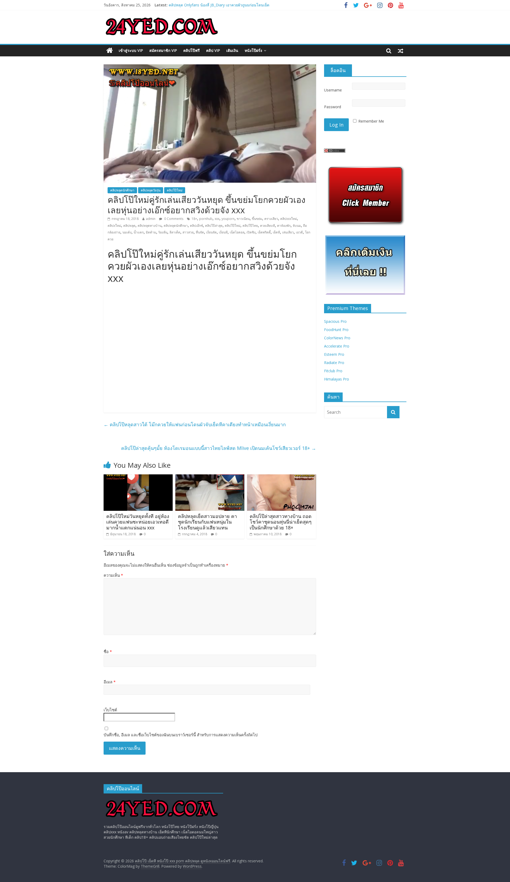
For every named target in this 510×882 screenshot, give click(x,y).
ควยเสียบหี (267, 225)
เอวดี (299, 232)
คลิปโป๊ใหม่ (174, 190)
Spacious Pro (335, 321)
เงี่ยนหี (223, 232)
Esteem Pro (334, 354)
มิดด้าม (151, 232)
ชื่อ (108, 651)
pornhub (205, 218)
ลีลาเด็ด (174, 232)
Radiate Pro (334, 362)
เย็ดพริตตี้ (264, 232)
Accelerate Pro (336, 346)
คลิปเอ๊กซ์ (196, 225)
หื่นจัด (200, 232)
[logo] (162, 799)
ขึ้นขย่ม (257, 218)
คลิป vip (213, 50)
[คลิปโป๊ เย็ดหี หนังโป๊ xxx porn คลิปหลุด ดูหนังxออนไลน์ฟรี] (110, 50)
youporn (228, 218)
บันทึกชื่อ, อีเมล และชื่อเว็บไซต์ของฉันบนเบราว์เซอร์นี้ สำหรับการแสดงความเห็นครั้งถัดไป (181, 734)
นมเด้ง (126, 232)
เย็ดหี (276, 232)
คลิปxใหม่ (114, 225)
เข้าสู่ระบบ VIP (131, 50)
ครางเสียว (271, 218)
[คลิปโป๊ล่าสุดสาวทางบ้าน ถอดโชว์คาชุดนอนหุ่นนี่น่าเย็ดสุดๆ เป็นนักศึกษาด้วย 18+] (281, 477)
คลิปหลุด (129, 225)
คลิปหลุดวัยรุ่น (150, 190)
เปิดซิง (251, 232)
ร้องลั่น (162, 232)
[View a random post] (400, 50)
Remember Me (371, 121)
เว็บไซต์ (110, 709)
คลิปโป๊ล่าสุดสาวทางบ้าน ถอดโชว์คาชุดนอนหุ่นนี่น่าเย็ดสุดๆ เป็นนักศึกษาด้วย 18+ (281, 522)
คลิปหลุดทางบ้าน (150, 225)
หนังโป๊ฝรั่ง (253, 50)
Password (332, 106)
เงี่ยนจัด (211, 232)
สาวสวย (188, 232)
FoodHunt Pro (336, 329)
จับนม (297, 225)
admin (150, 218)
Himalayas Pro (336, 379)
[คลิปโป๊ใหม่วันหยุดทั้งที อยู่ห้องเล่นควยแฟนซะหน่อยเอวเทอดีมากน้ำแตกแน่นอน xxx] (138, 477)
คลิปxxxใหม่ (288, 218)
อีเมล (110, 681)
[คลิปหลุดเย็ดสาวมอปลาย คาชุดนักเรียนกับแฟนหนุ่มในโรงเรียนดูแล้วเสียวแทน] (209, 477)
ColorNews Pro (337, 337)
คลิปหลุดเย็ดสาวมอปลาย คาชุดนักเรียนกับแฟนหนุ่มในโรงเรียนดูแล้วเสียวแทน (207, 522)
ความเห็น (113, 575)
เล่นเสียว (288, 232)
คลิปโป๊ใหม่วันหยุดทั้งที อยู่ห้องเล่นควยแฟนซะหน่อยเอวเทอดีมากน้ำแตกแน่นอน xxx (137, 522)
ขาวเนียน (243, 218)
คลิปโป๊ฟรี (191, 50)
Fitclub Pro (333, 370)
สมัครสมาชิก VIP (163, 50)
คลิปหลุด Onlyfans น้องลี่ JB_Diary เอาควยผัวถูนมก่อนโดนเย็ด (219, 4)
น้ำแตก (139, 232)
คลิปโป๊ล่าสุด (214, 225)
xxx (217, 218)
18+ (194, 218)
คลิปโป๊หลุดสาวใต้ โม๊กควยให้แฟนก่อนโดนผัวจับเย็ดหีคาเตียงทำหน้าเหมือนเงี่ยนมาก (195, 424)
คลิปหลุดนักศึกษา (122, 190)
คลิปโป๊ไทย (250, 225)
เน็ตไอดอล (237, 232)
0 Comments (173, 218)
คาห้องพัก (284, 225)
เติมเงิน (232, 50)
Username (333, 90)
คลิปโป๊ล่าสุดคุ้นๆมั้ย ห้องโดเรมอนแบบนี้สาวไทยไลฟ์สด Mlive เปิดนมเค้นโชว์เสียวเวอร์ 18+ (218, 448)
